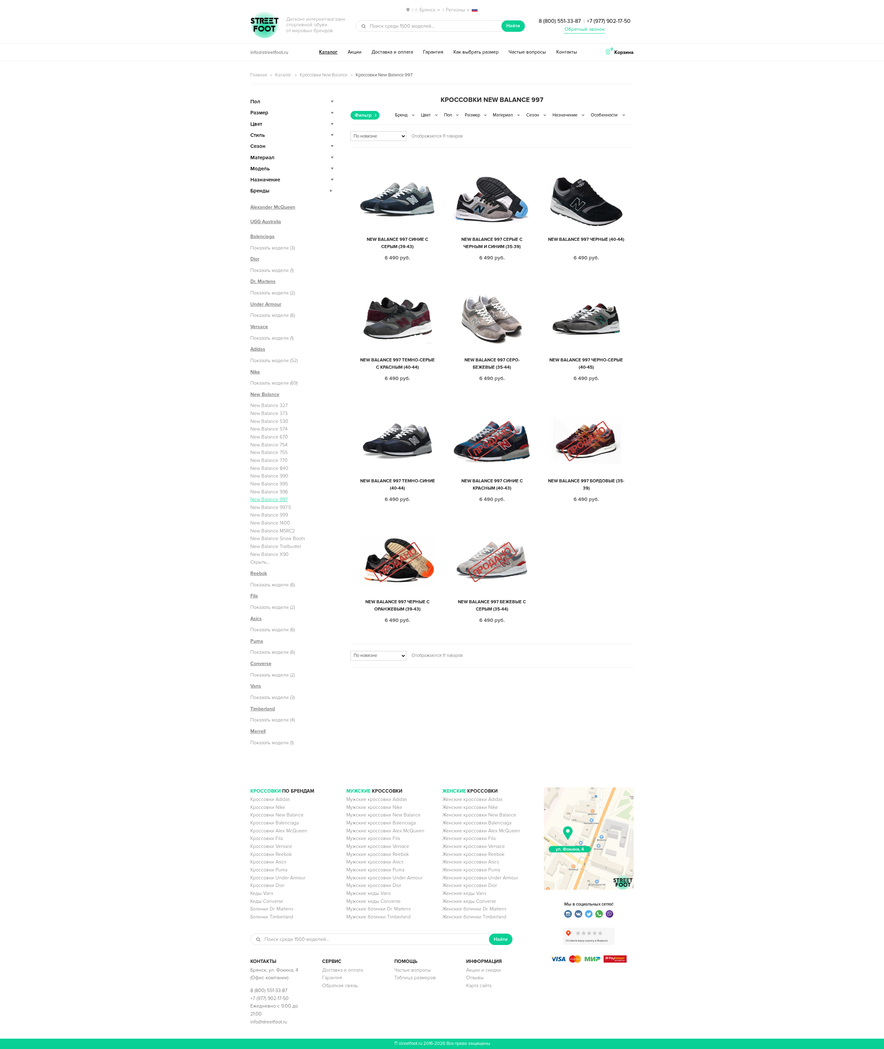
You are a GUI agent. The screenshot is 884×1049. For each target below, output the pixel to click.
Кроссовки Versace (271, 846)
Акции (355, 52)
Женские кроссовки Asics (470, 862)
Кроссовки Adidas (270, 799)
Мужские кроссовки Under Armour (384, 878)
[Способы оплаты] (589, 961)
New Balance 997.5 (270, 507)
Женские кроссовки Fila (469, 838)
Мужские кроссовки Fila (373, 838)
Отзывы (475, 978)
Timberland (262, 709)
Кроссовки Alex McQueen (278, 831)
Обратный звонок (585, 29)
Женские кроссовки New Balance (479, 815)
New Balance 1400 (270, 523)
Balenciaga (262, 236)
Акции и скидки (483, 970)
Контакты (566, 52)
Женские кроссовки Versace (473, 846)
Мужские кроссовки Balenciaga (381, 823)
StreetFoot (264, 26)
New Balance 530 (269, 421)
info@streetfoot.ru (269, 52)
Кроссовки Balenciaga (274, 823)
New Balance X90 (269, 554)
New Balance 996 (269, 492)
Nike (255, 372)
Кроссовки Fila (266, 838)
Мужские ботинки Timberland (378, 917)
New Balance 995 (269, 484)
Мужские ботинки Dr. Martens (378, 909)
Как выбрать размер (476, 52)
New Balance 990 (269, 476)
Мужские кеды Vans (368, 893)
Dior (254, 259)
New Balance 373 (269, 413)
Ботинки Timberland (271, 917)
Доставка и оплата (392, 52)
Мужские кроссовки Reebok (377, 854)
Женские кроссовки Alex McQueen (481, 831)
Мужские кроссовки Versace (377, 846)
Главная (258, 75)
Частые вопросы (527, 52)
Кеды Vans (261, 893)
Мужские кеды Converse (373, 901)
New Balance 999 (269, 515)
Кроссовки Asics (268, 862)
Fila (254, 596)
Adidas (257, 349)
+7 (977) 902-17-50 (609, 21)
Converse (260, 664)
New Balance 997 (269, 499)
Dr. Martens (263, 281)
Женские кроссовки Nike (470, 807)
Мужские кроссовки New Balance (383, 815)
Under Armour (265, 304)
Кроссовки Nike (267, 807)
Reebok (258, 573)
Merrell (258, 731)
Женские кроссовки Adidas (472, 799)
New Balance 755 (269, 452)
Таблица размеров (415, 978)
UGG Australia (265, 222)
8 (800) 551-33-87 (560, 21)
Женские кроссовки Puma (471, 870)
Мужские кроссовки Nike (374, 807)
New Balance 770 (269, 460)
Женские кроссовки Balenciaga (476, 823)
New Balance (264, 394)
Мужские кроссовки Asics (374, 862)
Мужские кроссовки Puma (375, 870)
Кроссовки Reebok (271, 854)
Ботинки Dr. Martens (271, 909)
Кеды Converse (266, 901)
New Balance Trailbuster (275, 546)
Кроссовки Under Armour (277, 878)
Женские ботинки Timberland (474, 917)
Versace (259, 327)
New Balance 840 (269, 468)
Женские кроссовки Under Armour (480, 878)
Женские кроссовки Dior (469, 885)
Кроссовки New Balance (323, 75)
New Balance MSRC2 (272, 531)
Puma (256, 641)
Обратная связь (340, 986)
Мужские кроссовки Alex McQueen (385, 831)
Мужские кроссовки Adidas (376, 799)
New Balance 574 (269, 429)
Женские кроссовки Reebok (473, 854)
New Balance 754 (269, 445)
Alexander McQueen (272, 207)
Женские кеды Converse (469, 901)
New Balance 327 (269, 405)
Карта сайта (478, 986)
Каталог (328, 52)
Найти (513, 26)
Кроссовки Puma (268, 870)
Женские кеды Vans (464, 893)
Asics (256, 619)
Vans (255, 686)
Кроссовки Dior (267, 885)
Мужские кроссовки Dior (373, 885)
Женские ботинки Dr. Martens (474, 909)
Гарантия (433, 52)
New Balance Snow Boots (277, 538)
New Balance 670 (269, 437)
